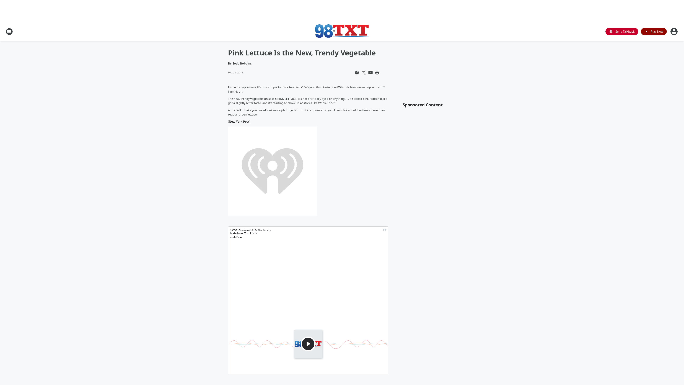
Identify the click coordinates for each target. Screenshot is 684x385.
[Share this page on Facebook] (356, 72)
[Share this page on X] (363, 72)
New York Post (239, 122)
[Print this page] (377, 72)
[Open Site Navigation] (9, 31)
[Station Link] (342, 31)
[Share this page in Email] (370, 72)
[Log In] (674, 31)
